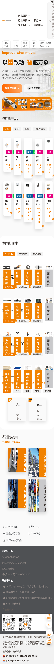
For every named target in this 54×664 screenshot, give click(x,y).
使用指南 (42, 44)
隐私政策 (17, 651)
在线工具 (6, 44)
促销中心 (38, 25)
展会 (34, 44)
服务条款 (7, 651)
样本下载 (16, 44)
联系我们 (25, 44)
